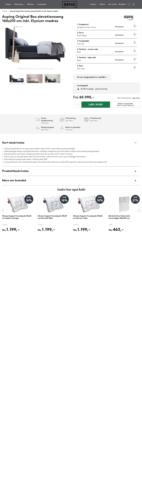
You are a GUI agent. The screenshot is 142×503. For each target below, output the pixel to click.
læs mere (136, 98)
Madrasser (19, 4)
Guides (93, 4)
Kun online (112, 4)
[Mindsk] (78, 106)
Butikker (122, 4)
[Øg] (78, 103)
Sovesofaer (41, 4)
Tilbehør (30, 4)
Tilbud (102, 4)
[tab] (17, 79)
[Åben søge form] (129, 4)
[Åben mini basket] (133, 4)
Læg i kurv (96, 104)
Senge (8, 4)
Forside (4, 11)
